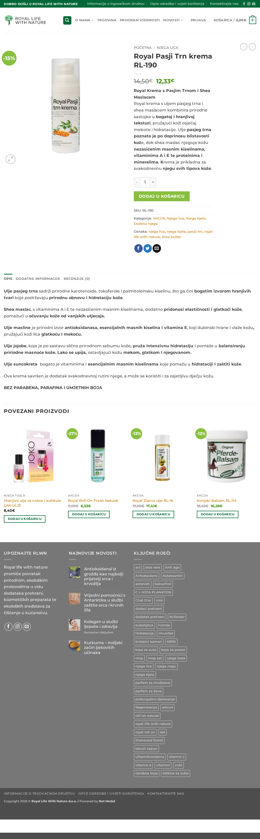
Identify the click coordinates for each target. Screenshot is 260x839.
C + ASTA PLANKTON (153, 592)
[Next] (256, 481)
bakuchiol (163, 584)
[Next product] (243, 46)
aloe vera (152, 567)
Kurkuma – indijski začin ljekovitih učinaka (103, 647)
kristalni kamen (148, 642)
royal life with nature (153, 724)
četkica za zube (175, 773)
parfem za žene (148, 691)
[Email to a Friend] (157, 248)
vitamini (163, 765)
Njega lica (167, 48)
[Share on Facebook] (138, 248)
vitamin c (177, 757)
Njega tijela (195, 218)
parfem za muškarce (152, 683)
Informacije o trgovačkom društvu (115, 4)
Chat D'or (143, 600)
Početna (143, 48)
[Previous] (4, 481)
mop (139, 658)
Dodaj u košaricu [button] (25, 519)
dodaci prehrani (148, 609)
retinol (167, 707)
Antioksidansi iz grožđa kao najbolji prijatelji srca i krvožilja (103, 576)
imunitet (165, 633)
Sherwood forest (149, 740)
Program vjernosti (140, 20)
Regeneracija (146, 707)
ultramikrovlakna (149, 757)
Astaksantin (172, 576)
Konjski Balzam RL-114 (216, 500)
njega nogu (166, 666)
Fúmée (164, 625)
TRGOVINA (106, 20)
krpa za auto (145, 650)
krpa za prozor (173, 650)
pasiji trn (195, 231)
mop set (155, 658)
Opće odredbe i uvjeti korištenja (177, 4)
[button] (67, 20)
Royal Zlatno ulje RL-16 (153, 500)
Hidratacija (144, 633)
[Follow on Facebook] (244, 4)
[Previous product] (252, 46)
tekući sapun (146, 749)
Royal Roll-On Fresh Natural (93, 500)
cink (159, 600)
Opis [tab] (8, 279)
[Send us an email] (253, 4)
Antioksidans (146, 576)
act (137, 567)
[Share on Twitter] (147, 248)
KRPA (171, 642)
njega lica (157, 231)
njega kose (176, 658)
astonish (142, 584)
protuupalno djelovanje (155, 699)
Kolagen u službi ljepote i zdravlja (101, 624)
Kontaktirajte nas (224, 4)
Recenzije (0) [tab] (77, 279)
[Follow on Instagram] (248, 4)
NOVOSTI (171, 20)
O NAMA (82, 20)
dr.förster (177, 617)
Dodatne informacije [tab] (38, 279)
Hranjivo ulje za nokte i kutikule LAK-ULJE (32, 503)
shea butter (171, 237)
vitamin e (143, 765)
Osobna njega (146, 224)
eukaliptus (144, 625)
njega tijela (176, 231)
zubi (178, 765)
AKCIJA (159, 218)
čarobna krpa (146, 773)
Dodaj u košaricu (162, 196)
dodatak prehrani (150, 617)
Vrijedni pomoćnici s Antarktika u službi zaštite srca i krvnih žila (104, 602)
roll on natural (147, 716)
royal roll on (145, 732)
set (162, 732)
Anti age (172, 567)
